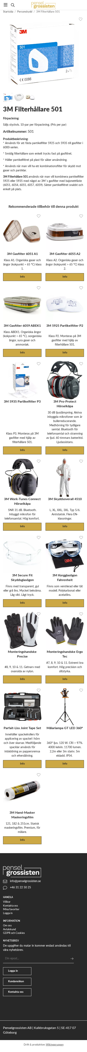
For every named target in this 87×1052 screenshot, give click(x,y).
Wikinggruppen (55, 1045)
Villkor (7, 902)
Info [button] (22, 277)
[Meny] (5, 5)
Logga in (8, 913)
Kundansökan (16, 981)
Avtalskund (9, 929)
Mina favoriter (11, 909)
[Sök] (12, 5)
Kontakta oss (10, 906)
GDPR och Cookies (14, 933)
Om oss (7, 925)
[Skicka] (72, 958)
